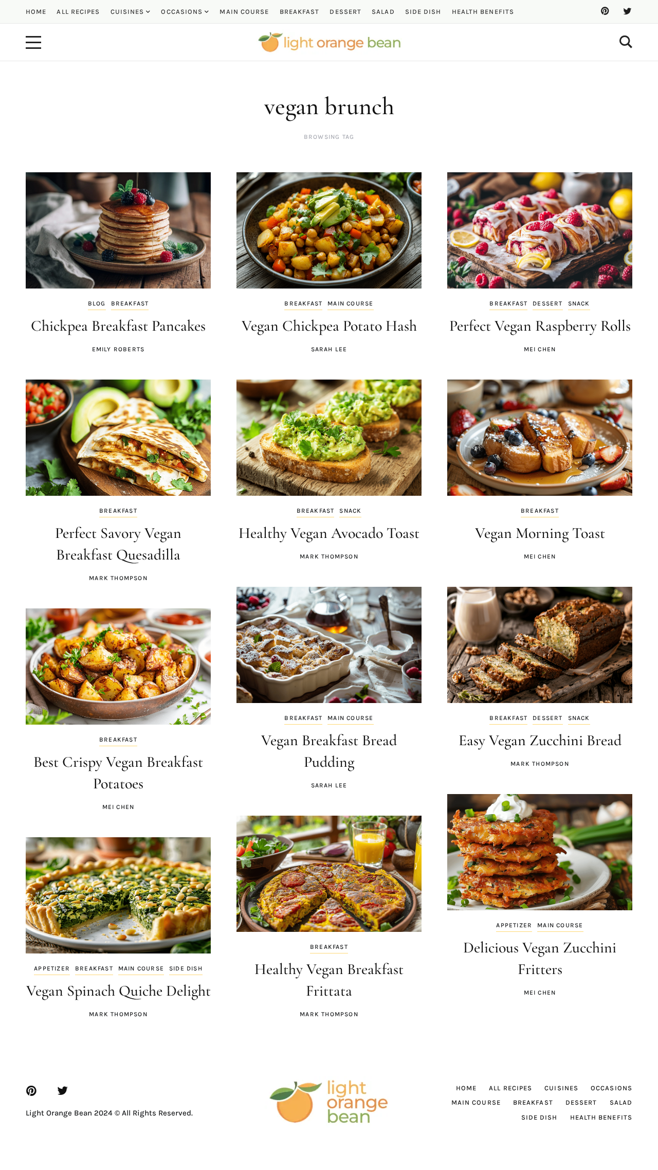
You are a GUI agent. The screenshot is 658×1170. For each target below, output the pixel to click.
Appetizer (52, 968)
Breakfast (130, 303)
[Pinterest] (604, 11)
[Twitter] (627, 11)
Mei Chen (540, 349)
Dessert (547, 303)
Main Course (350, 303)
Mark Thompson (118, 578)
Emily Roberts (118, 349)
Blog (97, 303)
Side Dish (186, 968)
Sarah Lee (329, 349)
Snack (579, 303)
